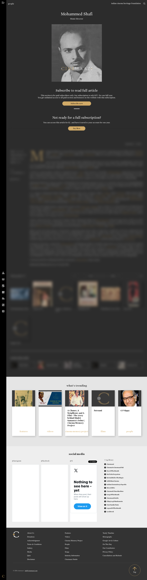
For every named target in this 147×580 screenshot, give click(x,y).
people (11, 4)
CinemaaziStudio (113, 498)
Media (29, 552)
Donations (31, 537)
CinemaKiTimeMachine (115, 491)
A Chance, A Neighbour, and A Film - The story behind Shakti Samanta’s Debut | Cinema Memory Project (76, 418)
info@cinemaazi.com (31, 571)
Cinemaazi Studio (71, 559)
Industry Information (72, 555)
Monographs (107, 537)
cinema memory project (76, 431)
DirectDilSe (111, 488)
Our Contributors (109, 548)
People (67, 544)
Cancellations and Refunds (112, 555)
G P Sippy (125, 410)
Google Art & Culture (110, 540)
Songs (67, 552)
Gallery (30, 548)
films (103, 431)
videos (50, 431)
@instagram (16, 461)
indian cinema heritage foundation (126, 3)
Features (68, 533)
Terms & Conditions (34, 544)
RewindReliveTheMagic (115, 478)
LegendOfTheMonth (114, 508)
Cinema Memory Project (73, 540)
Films (67, 548)
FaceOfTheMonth (113, 471)
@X (71, 461)
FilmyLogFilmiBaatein (115, 501)
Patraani (98, 410)
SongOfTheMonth (113, 494)
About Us (30, 533)
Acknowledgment (33, 540)
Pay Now (76, 128)
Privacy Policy (108, 552)
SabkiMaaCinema (113, 481)
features (24, 431)
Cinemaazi (110, 464)
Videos (67, 537)
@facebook (45, 461)
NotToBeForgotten (113, 474)
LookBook (110, 511)
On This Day (107, 544)
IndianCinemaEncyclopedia (116, 484)
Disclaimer (31, 559)
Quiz (29, 555)
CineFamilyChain (113, 505)
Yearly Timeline (108, 533)
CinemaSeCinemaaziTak (115, 467)
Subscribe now (77, 103)
